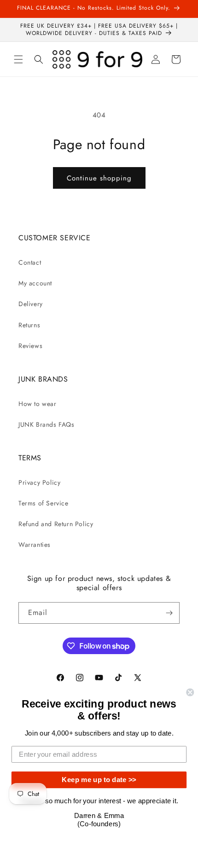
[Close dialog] (190, 692)
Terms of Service (43, 503)
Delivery (30, 303)
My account (35, 283)
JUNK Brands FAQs (46, 424)
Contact (29, 262)
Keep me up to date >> (99, 779)
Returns (29, 325)
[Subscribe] (169, 613)
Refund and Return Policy (55, 523)
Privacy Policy (39, 482)
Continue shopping (99, 178)
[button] (18, 59)
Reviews (30, 345)
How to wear (37, 403)
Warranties (34, 544)
